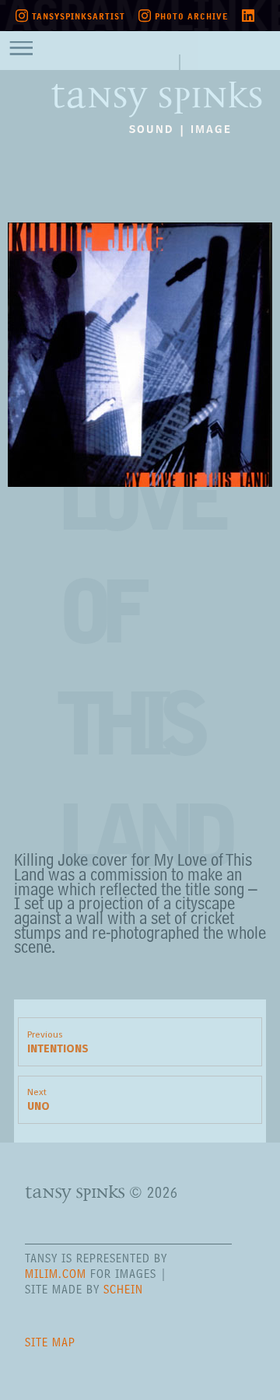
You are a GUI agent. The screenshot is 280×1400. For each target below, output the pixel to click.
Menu (32, 46)
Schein (123, 1289)
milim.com (55, 1273)
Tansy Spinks (157, 86)
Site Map (50, 1342)
